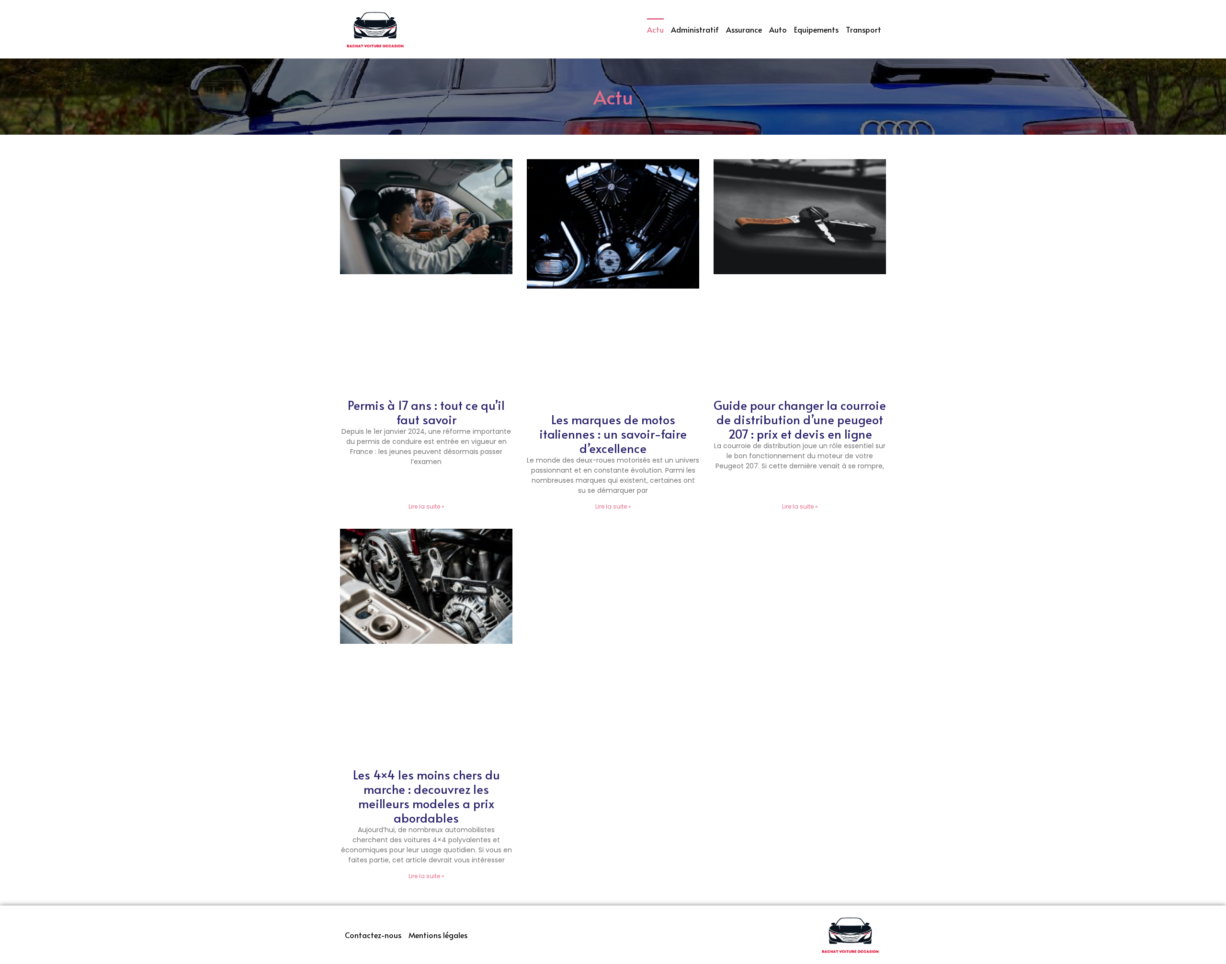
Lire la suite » (426, 506)
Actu (655, 29)
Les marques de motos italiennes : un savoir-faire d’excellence (613, 433)
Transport (863, 29)
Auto (778, 29)
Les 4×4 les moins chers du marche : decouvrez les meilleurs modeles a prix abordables (426, 796)
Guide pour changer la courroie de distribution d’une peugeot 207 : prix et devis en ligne (800, 419)
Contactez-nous (373, 934)
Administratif (695, 29)
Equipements (816, 29)
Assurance (744, 29)
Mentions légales (438, 934)
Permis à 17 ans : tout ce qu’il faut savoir (426, 412)
